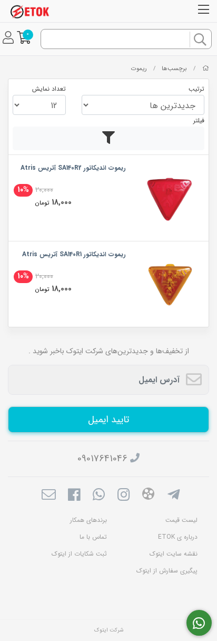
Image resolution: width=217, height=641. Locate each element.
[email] (48, 496)
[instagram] (123, 496)
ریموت (139, 68)
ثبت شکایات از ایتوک (79, 554)
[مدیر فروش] (199, 623)
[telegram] (173, 496)
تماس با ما (93, 537)
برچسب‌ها (174, 68)
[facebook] (73, 496)
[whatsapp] (98, 496)
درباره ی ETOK (178, 537)
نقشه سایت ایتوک (174, 554)
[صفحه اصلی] (205, 68)
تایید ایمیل (108, 419)
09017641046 (102, 458)
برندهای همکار (88, 520)
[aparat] (148, 496)
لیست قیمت (181, 520)
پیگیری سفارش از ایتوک (167, 571)
